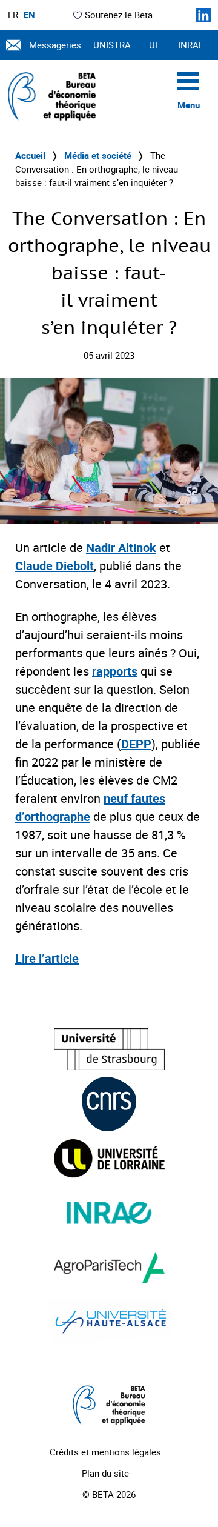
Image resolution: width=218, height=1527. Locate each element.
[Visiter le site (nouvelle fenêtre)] (109, 1049)
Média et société (97, 155)
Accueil (30, 155)
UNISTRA (112, 45)
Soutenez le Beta (119, 14)
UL (154, 45)
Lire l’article (47, 958)
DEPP (136, 744)
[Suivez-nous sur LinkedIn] (203, 15)
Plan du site (105, 1473)
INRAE (191, 45)
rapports (114, 671)
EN (29, 14)
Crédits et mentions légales (105, 1452)
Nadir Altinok (121, 547)
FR (13, 14)
